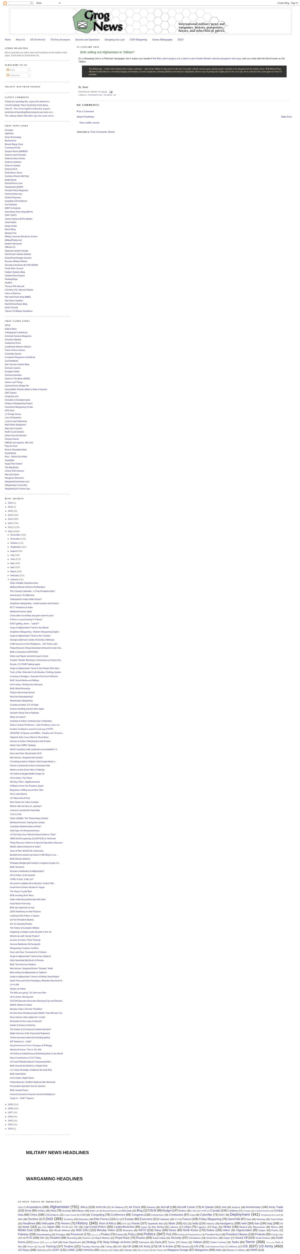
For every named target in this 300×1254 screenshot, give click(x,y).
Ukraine (185, 1246)
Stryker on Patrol (18, 989)
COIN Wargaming (138, 39)
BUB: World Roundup (20, 688)
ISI (281, 1223)
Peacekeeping (43, 1234)
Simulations (195, 1238)
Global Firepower (13, 197)
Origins (262, 1230)
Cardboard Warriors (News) (18, 347)
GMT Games (11, 393)
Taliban (107, 95)
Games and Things (14, 382)
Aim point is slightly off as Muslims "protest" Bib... (32, 883)
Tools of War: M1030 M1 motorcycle (26, 851)
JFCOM (64, 1227)
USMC (71, 1249)
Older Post (286, 117)
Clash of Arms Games (15, 350)
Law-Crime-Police (95, 1226)
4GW (20, 1207)
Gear (248, 1219)
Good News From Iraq (20, 903)
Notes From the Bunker (16, 435)
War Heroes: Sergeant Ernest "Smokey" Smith (31, 968)
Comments (14, 75)
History (82, 1223)
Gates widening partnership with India (27, 899)
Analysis (236, 1207)
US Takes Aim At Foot (20, 798)
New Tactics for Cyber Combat (24, 802)
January (14, 579)
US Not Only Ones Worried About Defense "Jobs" (33, 834)
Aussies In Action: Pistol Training (25, 940)
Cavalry (247, 1211)
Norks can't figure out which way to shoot (29, 656)
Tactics (171, 1242)
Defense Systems (13, 162)
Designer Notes (12, 371)
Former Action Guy (13, 194)
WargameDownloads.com (17, 481)
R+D (29, 1237)
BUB (153, 1210)
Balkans (80, 1210)
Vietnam (128, 1250)
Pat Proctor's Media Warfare (18, 254)
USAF (55, 1249)
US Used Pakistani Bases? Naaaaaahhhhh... (31, 1062)
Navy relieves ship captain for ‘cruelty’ (27, 1017)
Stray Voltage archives (117, 1242)
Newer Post (82, 117)
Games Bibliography (162, 39)
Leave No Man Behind (152, 1227)
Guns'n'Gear (277, 1219)
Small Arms (212, 1238)
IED (185, 1223)
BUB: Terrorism (17, 867)
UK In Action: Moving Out (21, 997)
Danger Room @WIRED (16, 151)
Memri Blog (10, 229)
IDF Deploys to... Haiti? (20, 1041)
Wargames (201, 1249)
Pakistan (23, 1234)
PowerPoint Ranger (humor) (18, 258)
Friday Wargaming (210, 1219)
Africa (84, 1207)
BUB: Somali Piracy (19, 1090)
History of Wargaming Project (18, 403)
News (172, 1230)
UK (114, 95)
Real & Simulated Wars (16, 450)
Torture (30, 1247)
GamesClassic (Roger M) (17, 386)
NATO (142, 1230)
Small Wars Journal (14, 268)
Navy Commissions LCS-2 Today (25, 1058)
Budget (166, 1210)
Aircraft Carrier (186, 1207)
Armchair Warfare (13, 339)
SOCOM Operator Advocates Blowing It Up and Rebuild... (37, 1001)
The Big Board (11, 467)
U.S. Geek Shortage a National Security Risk (31, 1070)
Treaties (68, 1246)
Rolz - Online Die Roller (16, 456)
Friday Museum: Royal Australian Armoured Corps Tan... (36, 648)
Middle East (25, 1230)
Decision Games (12, 368)
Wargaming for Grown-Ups (17, 489)
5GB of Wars (11, 329)
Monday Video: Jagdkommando (25, 782)
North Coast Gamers (14, 432)
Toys (40, 1247)
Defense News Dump (15, 158)
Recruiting (72, 1238)
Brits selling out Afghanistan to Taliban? (107, 52)
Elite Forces (101, 1219)
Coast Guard (70, 1215)
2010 (10, 531)
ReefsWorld (10, 453)
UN (196, 1246)
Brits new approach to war (22, 907)
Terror (250, 1242)
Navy (158, 1230)
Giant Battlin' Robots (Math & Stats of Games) (26, 389)
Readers (55, 1237)
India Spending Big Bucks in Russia (27, 960)
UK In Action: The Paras (21, 778)
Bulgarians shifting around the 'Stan (26, 790)
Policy (132, 1234)
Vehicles (88, 1249)
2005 (10, 1120)
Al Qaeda (208, 1207)
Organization (244, 1230)
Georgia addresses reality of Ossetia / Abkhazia (32, 640)
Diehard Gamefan (13, 375)
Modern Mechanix (13, 243)
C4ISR (203, 1211)
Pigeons (94, 1235)
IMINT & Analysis (13, 208)
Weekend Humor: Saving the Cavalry (27, 822)
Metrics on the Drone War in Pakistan (27, 770)
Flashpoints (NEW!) (14, 187)
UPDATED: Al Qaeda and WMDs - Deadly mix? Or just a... (37, 733)
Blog (140, 1210)
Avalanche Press (13, 343)
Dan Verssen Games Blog (17, 364)
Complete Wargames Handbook (20, 357)
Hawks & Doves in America (22, 1025)
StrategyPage (11, 279)
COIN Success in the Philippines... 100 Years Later (33, 644)
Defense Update (12, 165)
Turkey (108, 1246)
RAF (42, 1238)
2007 (10, 1112)
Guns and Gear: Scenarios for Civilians (28, 952)
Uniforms (233, 1246)
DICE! (181, 39)
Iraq (269, 1223)
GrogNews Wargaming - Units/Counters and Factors (34, 603)
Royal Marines (102, 1238)
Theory (269, 1242)
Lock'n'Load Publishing (16, 421)
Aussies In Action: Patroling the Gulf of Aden (30, 741)
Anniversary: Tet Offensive (22, 595)
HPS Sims (9, 410)
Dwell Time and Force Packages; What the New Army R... (37, 980)
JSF (76, 1227)
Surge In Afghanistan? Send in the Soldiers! (30, 956)
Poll (168, 1234)
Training (51, 1246)
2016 (10, 507)
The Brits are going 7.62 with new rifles (28, 993)
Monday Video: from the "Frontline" (26, 1009)
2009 (10, 1104)
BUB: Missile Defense (20, 859)
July (12, 555)
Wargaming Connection (16, 485)
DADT (222, 1215)
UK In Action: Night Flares (22, 1078)
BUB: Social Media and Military (24, 680)
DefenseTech (11, 169)
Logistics (201, 1227)
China (33, 1214)
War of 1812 (143, 1250)
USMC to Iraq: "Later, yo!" (22, 879)
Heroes (65, 1223)
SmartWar (9, 460)
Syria (158, 1242)
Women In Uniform (236, 1250)
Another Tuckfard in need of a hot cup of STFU (31, 729)
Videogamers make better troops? (26, 599)
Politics (150, 1234)
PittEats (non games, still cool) (19, 442)
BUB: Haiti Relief (18, 1074)
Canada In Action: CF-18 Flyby (24, 705)
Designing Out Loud (114, 39)
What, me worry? (18, 717)
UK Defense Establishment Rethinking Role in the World (36, 1053)
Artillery (41, 1210)
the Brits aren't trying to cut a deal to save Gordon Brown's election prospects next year (197, 58)
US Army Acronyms (60, 39)
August (13, 551)
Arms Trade (276, 1207)
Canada (215, 1210)
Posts (12, 70)
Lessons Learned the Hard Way (25, 810)
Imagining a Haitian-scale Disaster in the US (31, 932)
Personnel (77, 1234)
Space (36, 1242)
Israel (26, 1226)
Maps (215, 1227)
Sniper (226, 1238)
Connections (157, 1215)
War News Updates (14, 300)
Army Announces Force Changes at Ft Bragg (31, 1045)
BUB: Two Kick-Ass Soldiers (23, 964)
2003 (10, 1129)
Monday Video (106, 1230)
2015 (10, 511)
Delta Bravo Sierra (13, 173)
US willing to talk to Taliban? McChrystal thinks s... (33, 761)
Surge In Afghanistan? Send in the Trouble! (30, 636)
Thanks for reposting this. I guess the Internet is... (28, 101)
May (12, 563)
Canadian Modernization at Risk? (25, 826)
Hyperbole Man (155, 1223)
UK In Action (165, 1246)
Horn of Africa (107, 1223)
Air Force (134, 1207)
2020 (10, 503)
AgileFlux (9, 133)
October (14, 543)
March (13, 571)
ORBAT (226, 1230)
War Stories (158, 1250)
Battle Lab (94, 1211)
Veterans (104, 1250)
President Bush (213, 1234)
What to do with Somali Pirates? (25, 936)
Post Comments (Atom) (103, 132)
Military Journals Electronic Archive (21, 236)
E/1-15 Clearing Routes (21, 924)
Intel (244, 1223)
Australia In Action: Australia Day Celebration (31, 721)
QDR (20, 1238)
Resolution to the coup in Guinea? (26, 1021)
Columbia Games (13, 354)
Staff (55, 1242)
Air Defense (117, 1207)
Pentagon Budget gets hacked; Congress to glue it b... (35, 863)
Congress (138, 1214)
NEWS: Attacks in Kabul (21, 1005)
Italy (39, 1227)
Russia (140, 1237)
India (195, 1223)
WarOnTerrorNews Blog (16, 304)
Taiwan (184, 1242)
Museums (128, 1230)
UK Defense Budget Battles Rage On (27, 774)
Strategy (91, 1242)
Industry (210, 1223)
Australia (66, 1210)
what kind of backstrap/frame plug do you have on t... (29, 112)
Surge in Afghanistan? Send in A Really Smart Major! (34, 976)
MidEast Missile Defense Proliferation (27, 587)
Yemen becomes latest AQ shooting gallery (30, 1037)
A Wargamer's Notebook (16, 332)
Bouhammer (10, 140)
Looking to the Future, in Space (24, 916)
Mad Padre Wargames (15, 425)
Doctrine (33, 1219)
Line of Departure (13, 417)
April (12, 567)
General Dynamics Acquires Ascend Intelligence (32, 1094)
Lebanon (174, 1227)
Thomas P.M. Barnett (14, 286)
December (15, 535)
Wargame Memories (14, 478)
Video (116, 1250)
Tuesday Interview (90, 1246)
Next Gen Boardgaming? (21, 697)
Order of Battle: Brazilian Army (24, 583)
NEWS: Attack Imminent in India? (25, 847)
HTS (124, 1223)
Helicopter (48, 1223)
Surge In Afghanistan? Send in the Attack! (29, 627)
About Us (20, 39)
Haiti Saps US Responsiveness (24, 830)
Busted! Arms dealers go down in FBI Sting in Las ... (34, 855)
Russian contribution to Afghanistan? (27, 871)
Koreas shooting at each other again (27, 709)
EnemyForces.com (13, 183)
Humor (135, 1223)
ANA (224, 1207)
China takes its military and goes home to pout (31, 615)
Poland (119, 1234)
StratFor (8, 282)
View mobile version (89, 122)
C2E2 (194, 1211)
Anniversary (253, 1207)
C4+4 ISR (14, 984)
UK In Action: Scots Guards (22, 875)
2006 (10, 1116)
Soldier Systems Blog (15, 272)
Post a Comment (85, 111)
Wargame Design (178, 1249)
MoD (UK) (82, 1230)
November (15, 539)
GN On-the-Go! (37, 39)
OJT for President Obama (22, 920)
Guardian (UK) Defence (16, 201)
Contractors (176, 1214)
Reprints (86, 1238)
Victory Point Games (14, 471)
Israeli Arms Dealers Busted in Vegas (27, 887)
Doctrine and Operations (87, 39)
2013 (10, 519)
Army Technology (13, 137)
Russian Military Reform (16, 261)
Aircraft (165, 1207)
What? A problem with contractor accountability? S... (34, 749)
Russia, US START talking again (25, 664)
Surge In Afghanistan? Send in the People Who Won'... (35, 668)
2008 (10, 1108)
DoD (49, 1219)
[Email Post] (110, 92)
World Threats (11, 307)
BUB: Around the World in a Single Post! (28, 1066)
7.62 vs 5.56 (15, 814)
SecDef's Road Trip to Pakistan (24, 713)
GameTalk (234, 1219)
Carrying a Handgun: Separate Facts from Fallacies (34, 676)
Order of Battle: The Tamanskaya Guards (29, 818)
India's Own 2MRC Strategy (23, 745)
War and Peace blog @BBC (18, 297)
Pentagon (60, 1234)
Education (84, 1219)
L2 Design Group (13, 414)
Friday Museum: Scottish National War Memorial (32, 1082)
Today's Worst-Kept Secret (22, 692)
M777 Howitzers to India (21, 607)
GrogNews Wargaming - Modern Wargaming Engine (34, 632)
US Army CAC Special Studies (19, 290)
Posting (181, 1234)
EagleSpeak (10, 180)
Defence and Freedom (15, 155)
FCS (176, 1219)
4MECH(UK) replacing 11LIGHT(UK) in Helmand (33, 838)
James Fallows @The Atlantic (18, 219)
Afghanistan (95, 95)
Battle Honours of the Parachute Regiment (30, 1033)
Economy (68, 1219)
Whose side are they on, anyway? (26, 806)
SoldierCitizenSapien (15, 275)
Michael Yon (10, 233)
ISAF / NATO (10, 215)
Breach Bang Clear (14, 144)
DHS (20, 1219)
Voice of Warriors (13, 293)
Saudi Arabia (159, 1238)
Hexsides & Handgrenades (17, 400)
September (15, 547)
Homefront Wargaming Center (19, 407)
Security (176, 1237)
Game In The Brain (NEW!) (17, 378)
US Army (266, 1246)
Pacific (274, 1230)
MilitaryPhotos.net (13, 240)
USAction (41, 1250)
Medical (243, 1227)
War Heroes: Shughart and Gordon (26, 757)
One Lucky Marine (18, 794)
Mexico (274, 1227)
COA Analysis (52, 1215)
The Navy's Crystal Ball (21, 891)
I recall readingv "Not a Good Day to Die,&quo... (27, 105)
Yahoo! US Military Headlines (18, 311)
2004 (10, 1124)
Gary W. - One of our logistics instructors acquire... (28, 109)
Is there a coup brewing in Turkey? (26, 619)
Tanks (235, 1242)
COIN (83, 1215)
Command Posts (12, 148)
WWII (254, 1249)
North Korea (190, 1230)
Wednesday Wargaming (21, 700)
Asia (53, 1210)
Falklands (164, 1219)
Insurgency (226, 1223)
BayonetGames (110, 1211)
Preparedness (195, 1234)
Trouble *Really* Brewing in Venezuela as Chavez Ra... (36, 660)
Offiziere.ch (10, 247)
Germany (261, 1219)
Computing (98, 1214)
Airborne (151, 1207)
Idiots (171, 1223)
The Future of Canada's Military (24, 928)
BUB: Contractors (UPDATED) (24, 652)
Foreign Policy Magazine (16, 190)
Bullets (182, 1210)
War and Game (12, 474)
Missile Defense (62, 1230)
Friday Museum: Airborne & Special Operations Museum (36, 843)
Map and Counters (13, 428)
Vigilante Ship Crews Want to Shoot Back (29, 737)
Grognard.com (11, 396)
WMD (218, 1250)
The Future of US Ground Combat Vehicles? (30, 1029)
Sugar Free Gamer (13, 464)
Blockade (127, 1210)
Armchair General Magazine (18, 336)
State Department (72, 1242)
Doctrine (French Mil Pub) (17, 176)
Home (8, 39)
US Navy (23, 1249)
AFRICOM (101, 1207)
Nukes (210, 1230)
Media (227, 1226)
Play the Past (11, 446)
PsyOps (275, 1234)
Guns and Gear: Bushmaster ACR (25, 753)
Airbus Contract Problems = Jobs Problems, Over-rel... (35, 725)
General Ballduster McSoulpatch (25, 944)
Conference (118, 1214)
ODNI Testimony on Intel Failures (25, 911)
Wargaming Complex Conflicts (24, 948)
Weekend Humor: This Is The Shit (25, 1049)
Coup (192, 1215)
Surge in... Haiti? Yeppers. (22, 1098)
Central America (262, 1211)
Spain (47, 1242)
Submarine (144, 1242)
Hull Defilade (11, 204)
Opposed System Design (16, 251)
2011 (10, 527)
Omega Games (12, 439)
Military (44, 1230)
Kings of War (11, 226)
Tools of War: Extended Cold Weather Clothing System (35, 672)
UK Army (144, 1246)
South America (263, 1238)
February (14, 575)
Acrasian (9, 130)
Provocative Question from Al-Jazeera (27, 1086)
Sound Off (241, 1237)
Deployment (240, 1214)
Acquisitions (33, 1207)
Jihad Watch (10, 222)
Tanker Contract (218, 1242)
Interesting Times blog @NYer (19, 212)
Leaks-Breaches (124, 1226)
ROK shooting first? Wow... (22, 895)
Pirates (105, 1234)
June (13, 559)
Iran (257, 1223)
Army (28, 1210)
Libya (187, 1226)
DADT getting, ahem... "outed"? (24, 623)
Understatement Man (215, 1247)
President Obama (236, 1234)
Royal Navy (122, 1237)
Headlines (29, 1223)
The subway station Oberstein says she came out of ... (30, 116)
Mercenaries (259, 1227)
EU (117, 1219)
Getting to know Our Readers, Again (27, 786)
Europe (129, 1219)
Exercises (146, 1219)
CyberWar (206, 1214)
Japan (51, 1226)
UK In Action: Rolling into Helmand (26, 684)
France (186, 1219)
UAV (119, 1246)
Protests (260, 1234)
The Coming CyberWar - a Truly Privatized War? (32, 591)
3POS (7, 325)
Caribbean (233, 1210)
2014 (10, 515)
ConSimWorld (11, 361)
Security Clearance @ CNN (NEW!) (21, 265)
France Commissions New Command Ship (30, 765)
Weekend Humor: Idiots (21, 611)
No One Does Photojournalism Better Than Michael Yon (36, 1013)
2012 (10, 523)
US (245, 1246)
